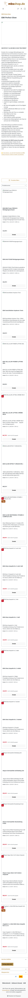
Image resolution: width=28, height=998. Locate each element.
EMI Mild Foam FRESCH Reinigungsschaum (10, 209)
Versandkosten (6, 990)
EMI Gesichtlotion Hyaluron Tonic (13, 310)
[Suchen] (18, 8)
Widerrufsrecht (6, 983)
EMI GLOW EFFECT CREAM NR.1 (13, 464)
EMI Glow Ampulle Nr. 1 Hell (11, 617)
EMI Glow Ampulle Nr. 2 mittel (12, 668)
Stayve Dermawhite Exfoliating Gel (13, 770)
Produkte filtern (15, 180)
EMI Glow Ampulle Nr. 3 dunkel (12, 719)
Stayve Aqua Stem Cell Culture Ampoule (12, 873)
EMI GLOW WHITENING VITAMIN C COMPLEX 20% (13, 515)
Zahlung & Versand (17, 983)
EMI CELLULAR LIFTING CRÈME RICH (13, 413)
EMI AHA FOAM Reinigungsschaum (13, 259)
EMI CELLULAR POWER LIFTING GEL (13, 362)
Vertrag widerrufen (7, 964)
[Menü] (3, 8)
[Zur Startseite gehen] (14, 4)
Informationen (5, 969)
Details (14, 234)
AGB (24, 983)
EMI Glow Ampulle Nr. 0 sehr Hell (13, 566)
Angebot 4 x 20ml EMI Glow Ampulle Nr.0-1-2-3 (14, 924)
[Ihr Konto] (21, 8)
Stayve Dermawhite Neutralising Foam (12, 822)
